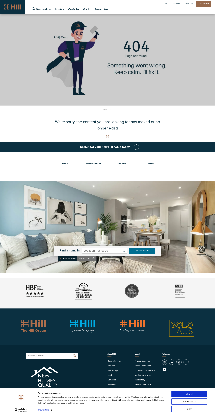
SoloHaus (112, 384)
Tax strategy (140, 380)
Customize (187, 401)
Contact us (188, 3)
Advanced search (69, 258)
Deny (189, 409)
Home (105, 109)
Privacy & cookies (142, 361)
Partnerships (113, 370)
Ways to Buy (73, 9)
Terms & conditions (143, 365)
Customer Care (101, 9)
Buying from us (114, 361)
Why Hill (86, 9)
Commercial (113, 380)
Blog (167, 3)
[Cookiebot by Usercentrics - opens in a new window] (21, 410)
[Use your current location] (124, 250)
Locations (59, 9)
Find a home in (70, 250)
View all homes (84, 258)
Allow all (189, 394)
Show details (43, 410)
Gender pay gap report (144, 384)
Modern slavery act (143, 375)
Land (110, 375)
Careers (176, 3)
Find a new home (43, 9)
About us (111, 365)
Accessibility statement (145, 370)
